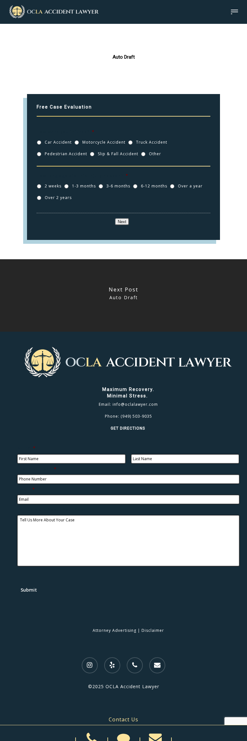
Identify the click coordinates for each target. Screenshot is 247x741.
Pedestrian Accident (66, 154)
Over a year (190, 186)
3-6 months (118, 186)
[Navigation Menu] (234, 12)
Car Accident (58, 142)
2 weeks (53, 186)
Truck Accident (151, 142)
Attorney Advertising (114, 630)
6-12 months (154, 186)
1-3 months (84, 186)
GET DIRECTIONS (128, 428)
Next (122, 221)
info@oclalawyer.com (135, 404)
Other (155, 154)
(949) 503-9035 (136, 416)
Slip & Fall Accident (118, 154)
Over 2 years (58, 197)
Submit (29, 590)
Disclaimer (153, 630)
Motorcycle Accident (103, 142)
